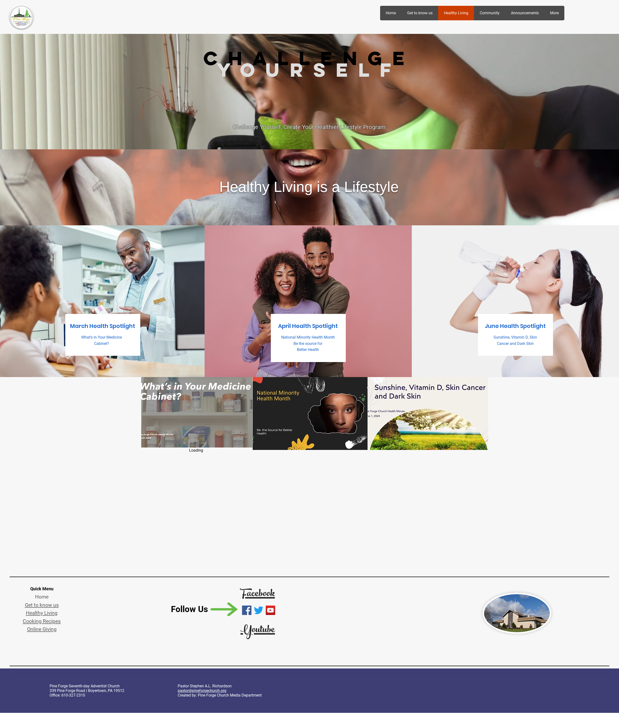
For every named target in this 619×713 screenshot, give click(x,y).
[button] (196, 412)
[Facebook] (246, 610)
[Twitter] (258, 610)
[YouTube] (270, 610)
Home (42, 597)
